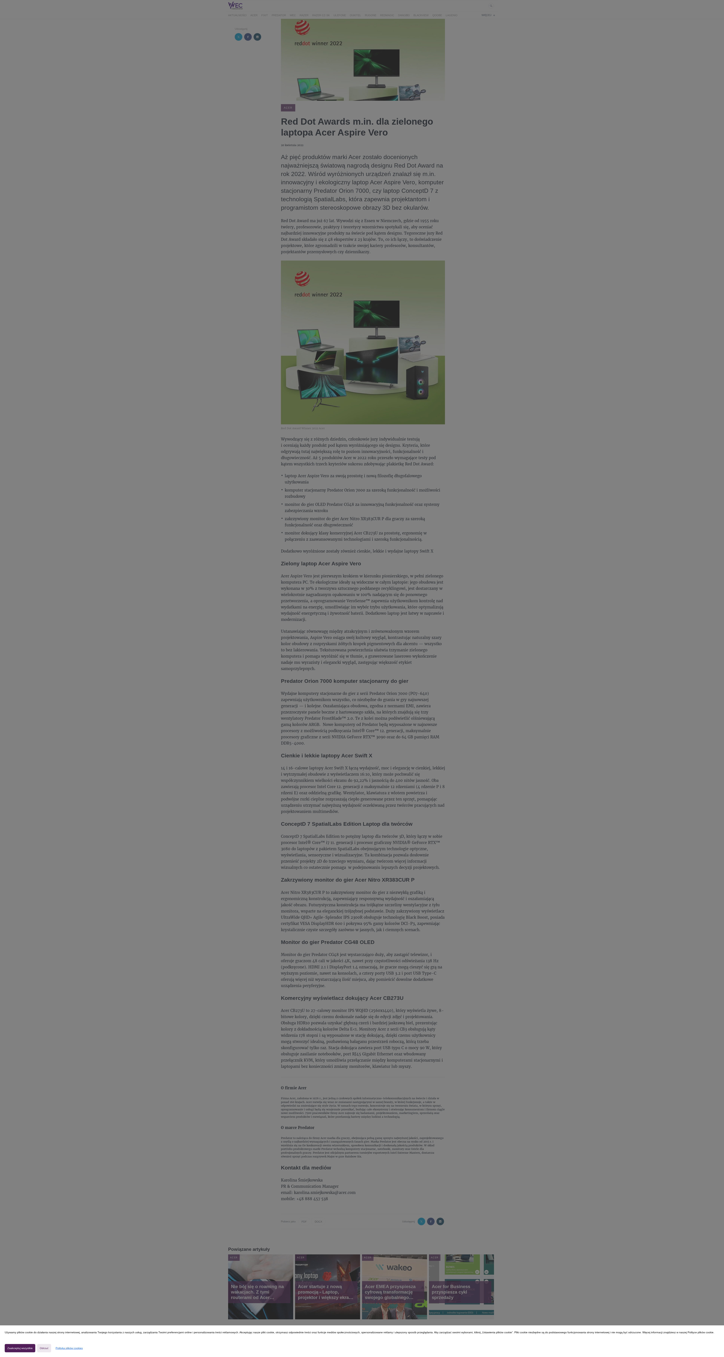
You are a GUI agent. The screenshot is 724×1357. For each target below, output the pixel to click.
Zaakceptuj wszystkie (20, 1348)
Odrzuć (44, 1348)
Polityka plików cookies (69, 1348)
